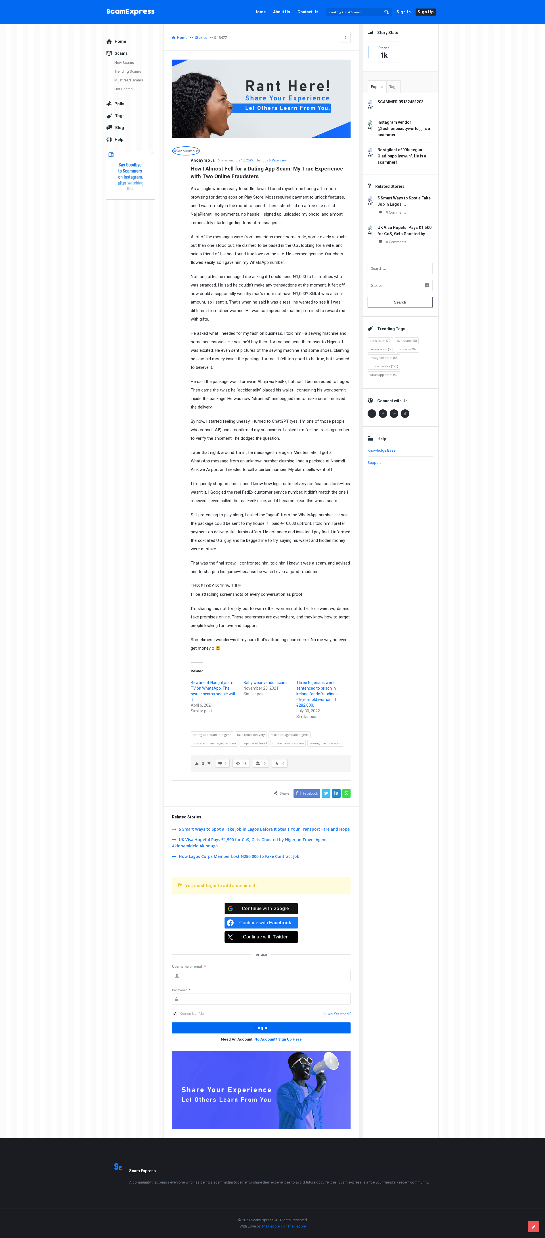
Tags (393, 87)
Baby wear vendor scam (265, 682)
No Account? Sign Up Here (278, 1039)
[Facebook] (383, 413)
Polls (119, 104)
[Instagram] (372, 413)
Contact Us (307, 12)
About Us (281, 12)
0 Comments (396, 212)
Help (119, 139)
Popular (377, 87)
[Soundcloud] (394, 413)
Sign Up (426, 12)
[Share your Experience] (533, 1226)
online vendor (384, 366)
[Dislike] (209, 763)
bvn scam (407, 340)
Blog (119, 127)
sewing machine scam (325, 743)
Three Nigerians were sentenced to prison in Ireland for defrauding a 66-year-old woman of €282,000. (317, 694)
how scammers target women (214, 743)
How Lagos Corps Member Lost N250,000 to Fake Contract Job (239, 856)
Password (181, 990)
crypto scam (381, 349)
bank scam (380, 340)
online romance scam (288, 743)
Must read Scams (128, 80)
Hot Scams (123, 89)
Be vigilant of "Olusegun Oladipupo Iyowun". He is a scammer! (402, 156)
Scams (121, 53)
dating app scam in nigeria (212, 734)
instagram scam (384, 357)
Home (260, 12)
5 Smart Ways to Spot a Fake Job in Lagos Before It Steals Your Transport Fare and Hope (264, 829)
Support (374, 462)
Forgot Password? (337, 1013)
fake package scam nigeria (290, 734)
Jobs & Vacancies (274, 160)
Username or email (189, 966)
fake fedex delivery (251, 734)
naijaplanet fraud (254, 743)
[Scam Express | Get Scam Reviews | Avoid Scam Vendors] (135, 12)
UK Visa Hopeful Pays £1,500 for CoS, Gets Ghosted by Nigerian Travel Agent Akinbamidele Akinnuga (249, 843)
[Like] (197, 763)
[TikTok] (405, 413)
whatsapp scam (384, 374)
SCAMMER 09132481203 (401, 102)
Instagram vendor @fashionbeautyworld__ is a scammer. (404, 128)
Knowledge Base (381, 450)
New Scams (124, 62)
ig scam (408, 349)
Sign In (404, 12)
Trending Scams (127, 71)
